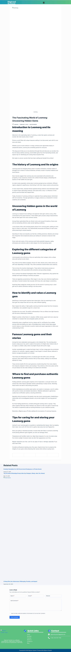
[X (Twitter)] (30, 455)
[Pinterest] (41, 455)
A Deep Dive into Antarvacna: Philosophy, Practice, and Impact (20, 581)
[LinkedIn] (53, 455)
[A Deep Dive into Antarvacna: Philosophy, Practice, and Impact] (35, 529)
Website (48, 595)
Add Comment (14, 600)
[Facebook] (18, 455)
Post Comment (14, 617)
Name (12, 595)
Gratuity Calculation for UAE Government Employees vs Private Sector (23, 469)
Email (30, 595)
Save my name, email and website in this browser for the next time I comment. (28, 613)
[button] (43, 2)
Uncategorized (33, 124)
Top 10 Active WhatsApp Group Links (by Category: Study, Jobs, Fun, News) (24, 473)
